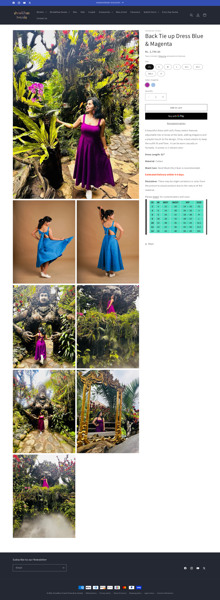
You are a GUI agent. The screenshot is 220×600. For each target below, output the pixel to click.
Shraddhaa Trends (60, 593)
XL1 (186, 67)
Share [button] (151, 243)
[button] (41, 12)
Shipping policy (135, 593)
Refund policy (91, 593)
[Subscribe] (63, 567)
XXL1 (150, 73)
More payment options (176, 123)
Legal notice (149, 593)
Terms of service (120, 593)
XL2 (198, 67)
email (156, 196)
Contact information (165, 593)
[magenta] (147, 85)
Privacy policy (105, 593)
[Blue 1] (153, 85)
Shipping (162, 56)
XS (149, 67)
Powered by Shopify (75, 593)
